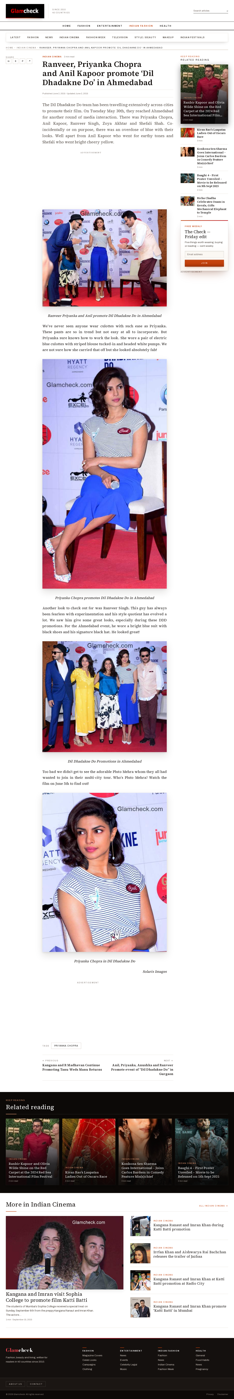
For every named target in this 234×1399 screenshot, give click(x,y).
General (200, 1355)
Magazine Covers (92, 1355)
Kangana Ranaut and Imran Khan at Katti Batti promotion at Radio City (188, 1281)
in (9, 61)
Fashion (84, 26)
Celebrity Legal (128, 1364)
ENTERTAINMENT (109, 26)
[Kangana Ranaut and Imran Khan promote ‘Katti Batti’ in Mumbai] (140, 1307)
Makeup (168, 37)
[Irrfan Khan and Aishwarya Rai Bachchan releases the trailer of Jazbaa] (140, 1253)
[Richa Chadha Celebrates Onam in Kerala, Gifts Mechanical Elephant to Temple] (188, 201)
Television (120, 37)
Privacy (210, 1394)
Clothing (87, 1369)
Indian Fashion (141, 26)
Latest (15, 37)
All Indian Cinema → (213, 1206)
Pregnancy (202, 1369)
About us (15, 1384)
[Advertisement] (107, 178)
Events (124, 1360)
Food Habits (202, 1360)
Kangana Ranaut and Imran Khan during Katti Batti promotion (188, 1227)
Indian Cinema (69, 37)
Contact (36, 1384)
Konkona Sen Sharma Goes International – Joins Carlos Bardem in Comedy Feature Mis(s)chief (212, 156)
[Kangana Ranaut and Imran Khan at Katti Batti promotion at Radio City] (140, 1280)
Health (165, 26)
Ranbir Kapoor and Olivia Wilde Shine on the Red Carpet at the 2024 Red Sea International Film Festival (204, 111)
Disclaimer (222, 1394)
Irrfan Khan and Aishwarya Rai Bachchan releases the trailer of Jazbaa (189, 1254)
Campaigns (89, 1364)
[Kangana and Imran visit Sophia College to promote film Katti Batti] (64, 1252)
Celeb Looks (89, 1360)
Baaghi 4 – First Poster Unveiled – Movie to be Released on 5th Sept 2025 (212, 181)
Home (67, 26)
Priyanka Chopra (66, 1046)
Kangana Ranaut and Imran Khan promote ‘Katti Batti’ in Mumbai (189, 1308)
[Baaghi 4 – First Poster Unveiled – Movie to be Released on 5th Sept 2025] (188, 178)
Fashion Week (96, 37)
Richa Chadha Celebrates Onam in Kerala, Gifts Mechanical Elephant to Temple (211, 205)
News (49, 37)
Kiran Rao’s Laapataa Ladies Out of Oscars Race (211, 133)
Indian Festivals (192, 37)
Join (204, 263)
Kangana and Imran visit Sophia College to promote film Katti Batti (46, 1297)
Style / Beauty (145, 37)
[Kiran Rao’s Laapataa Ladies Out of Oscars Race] (188, 132)
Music (123, 1369)
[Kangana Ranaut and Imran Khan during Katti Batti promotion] (140, 1226)
